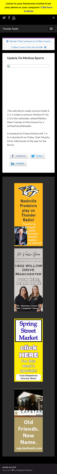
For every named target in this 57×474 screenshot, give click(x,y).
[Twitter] (4, 17)
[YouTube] (14, 17)
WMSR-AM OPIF (9, 467)
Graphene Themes (24, 470)
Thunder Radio (10, 28)
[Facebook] (9, 17)
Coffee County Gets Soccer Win (27, 47)
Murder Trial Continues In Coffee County (30, 41)
